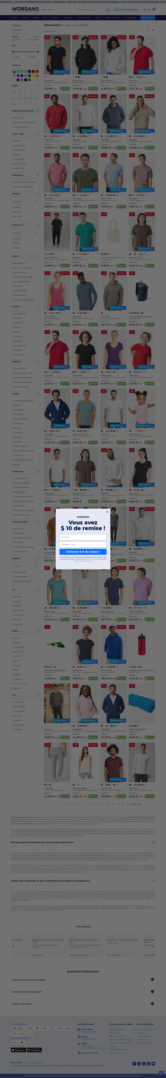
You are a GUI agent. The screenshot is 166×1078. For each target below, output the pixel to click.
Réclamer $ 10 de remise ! (83, 551)
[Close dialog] (107, 512)
